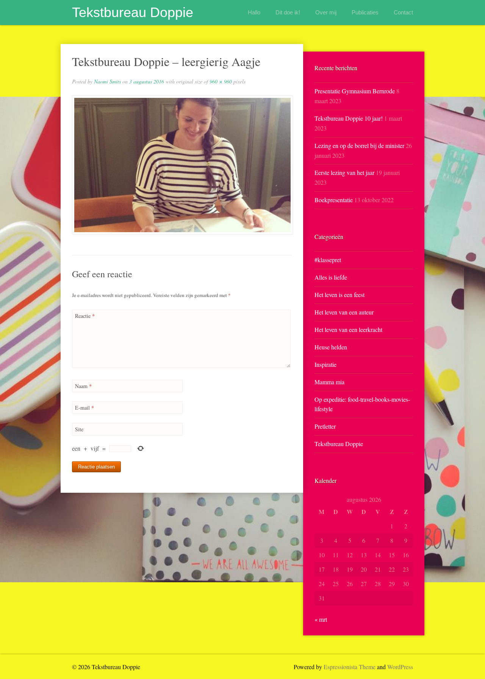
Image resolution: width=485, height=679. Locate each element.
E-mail (84, 407)
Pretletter (325, 426)
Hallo (254, 12)
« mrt (320, 619)
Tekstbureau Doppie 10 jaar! (348, 118)
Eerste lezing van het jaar (344, 172)
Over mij (325, 12)
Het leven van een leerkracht (348, 329)
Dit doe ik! (287, 12)
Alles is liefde (330, 277)
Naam (83, 386)
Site (79, 429)
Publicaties (365, 12)
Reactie (85, 315)
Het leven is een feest (339, 295)
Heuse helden (330, 347)
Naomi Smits (107, 81)
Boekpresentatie (333, 200)
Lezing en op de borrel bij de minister (359, 145)
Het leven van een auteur (344, 312)
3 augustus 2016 (146, 81)
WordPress (400, 667)
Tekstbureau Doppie (132, 12)
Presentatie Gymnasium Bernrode (354, 91)
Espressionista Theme (349, 667)
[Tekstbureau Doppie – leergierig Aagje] (182, 165)
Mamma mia (329, 382)
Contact (403, 12)
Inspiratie (325, 364)
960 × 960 (221, 81)
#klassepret (327, 260)
